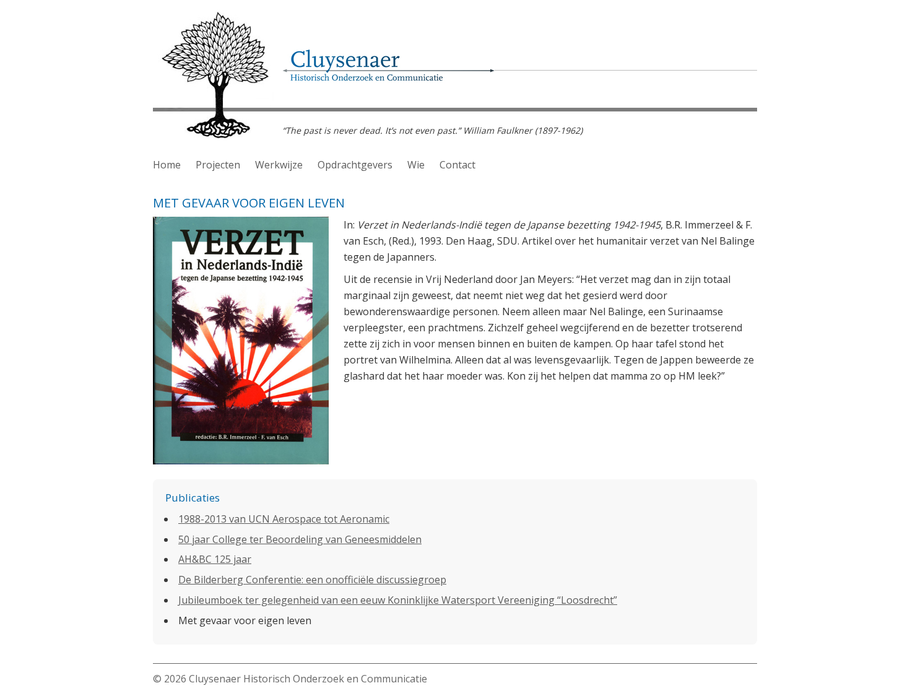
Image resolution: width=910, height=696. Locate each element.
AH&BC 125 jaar (214, 559)
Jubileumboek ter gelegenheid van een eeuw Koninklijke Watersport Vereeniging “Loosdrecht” (397, 600)
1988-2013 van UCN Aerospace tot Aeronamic (283, 519)
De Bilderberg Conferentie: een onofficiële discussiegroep (312, 579)
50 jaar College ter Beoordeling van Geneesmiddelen (300, 539)
